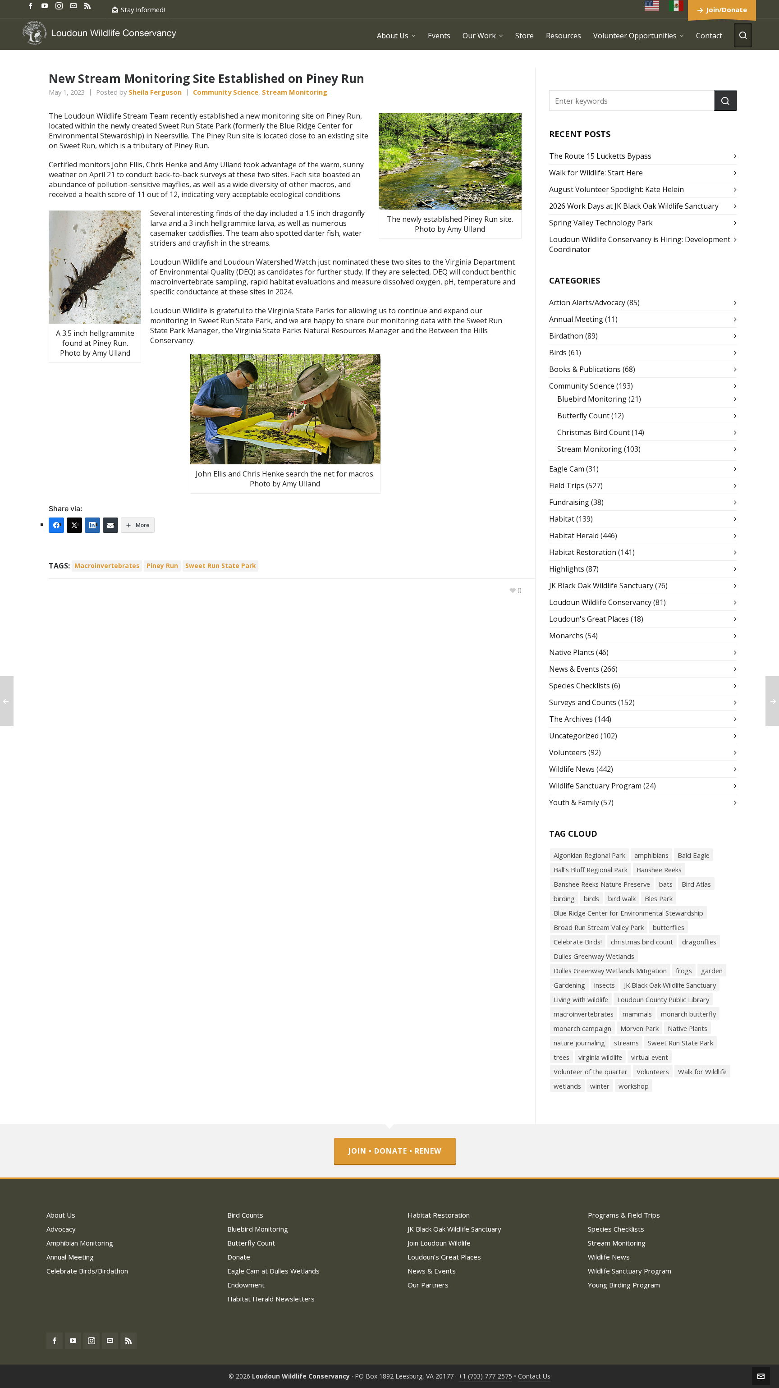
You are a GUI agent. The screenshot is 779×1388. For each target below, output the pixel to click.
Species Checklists (579, 686)
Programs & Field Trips (624, 1214)
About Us (60, 1214)
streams (626, 1042)
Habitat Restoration (582, 552)
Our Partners (428, 1284)
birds (591, 898)
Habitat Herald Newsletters (271, 1298)
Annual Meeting (576, 319)
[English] (652, 5)
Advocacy (61, 1228)
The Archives (571, 719)
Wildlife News (572, 769)
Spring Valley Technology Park (601, 223)
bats (666, 884)
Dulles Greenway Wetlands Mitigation (610, 970)
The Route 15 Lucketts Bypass (600, 156)
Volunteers (568, 752)
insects (604, 984)
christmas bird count (642, 941)
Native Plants (571, 652)
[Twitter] (74, 525)
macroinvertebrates (106, 565)
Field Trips (566, 485)
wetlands (567, 1085)
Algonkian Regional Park (589, 855)
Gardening (569, 984)
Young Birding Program (624, 1284)
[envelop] (74, 5)
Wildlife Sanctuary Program (595, 786)
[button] (725, 100)
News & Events (574, 669)
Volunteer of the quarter (591, 1071)
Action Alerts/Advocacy (587, 302)
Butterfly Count (583, 416)
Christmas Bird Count (593, 432)
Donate (238, 1256)
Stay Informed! (143, 9)
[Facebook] (56, 525)
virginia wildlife (600, 1057)
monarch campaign (582, 1028)
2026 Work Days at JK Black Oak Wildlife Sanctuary (634, 206)
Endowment (246, 1284)
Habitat (561, 519)
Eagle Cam (566, 469)
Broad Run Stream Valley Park (599, 927)
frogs (684, 970)
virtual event (649, 1057)
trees (561, 1057)
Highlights (566, 569)
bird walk (622, 898)
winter (599, 1085)
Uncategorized (574, 736)
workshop (634, 1085)
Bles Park (659, 898)
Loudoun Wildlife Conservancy (600, 602)
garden (712, 970)
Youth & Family (574, 802)
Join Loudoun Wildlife (439, 1242)
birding (564, 898)
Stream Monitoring (294, 91)
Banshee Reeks (659, 869)
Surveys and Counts (582, 702)
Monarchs (566, 636)
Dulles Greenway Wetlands (594, 956)
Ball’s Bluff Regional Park (591, 869)
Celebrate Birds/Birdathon (87, 1270)
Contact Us (534, 1376)
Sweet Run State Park (220, 565)
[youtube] (45, 5)
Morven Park (639, 1028)
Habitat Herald (574, 536)
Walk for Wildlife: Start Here (596, 173)
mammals (637, 1013)
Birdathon (566, 336)
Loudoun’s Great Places (444, 1256)
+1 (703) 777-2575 (485, 1376)
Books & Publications (585, 369)
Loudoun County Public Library (663, 999)
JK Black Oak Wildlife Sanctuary (601, 586)
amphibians (651, 855)
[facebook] (32, 5)
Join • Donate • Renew (394, 1151)
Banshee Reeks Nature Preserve (602, 884)
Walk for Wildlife (702, 1071)
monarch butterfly (688, 1013)
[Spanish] (676, 5)
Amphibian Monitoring (79, 1242)
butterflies (668, 927)
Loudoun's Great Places (589, 619)
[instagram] (60, 5)
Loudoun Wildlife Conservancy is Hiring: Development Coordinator (639, 244)
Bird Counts (245, 1214)
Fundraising (569, 502)
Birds (558, 352)
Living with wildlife (581, 999)
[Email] (110, 525)
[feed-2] (88, 5)
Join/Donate (726, 9)
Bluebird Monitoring (592, 399)
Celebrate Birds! (578, 941)
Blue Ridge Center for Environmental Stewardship (628, 912)
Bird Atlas (696, 884)
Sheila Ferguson (155, 91)
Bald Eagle (694, 855)
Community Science (225, 91)
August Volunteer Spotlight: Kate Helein (616, 189)
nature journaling (579, 1042)
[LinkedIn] (92, 525)
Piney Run (162, 565)
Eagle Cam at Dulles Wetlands (273, 1270)
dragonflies (699, 941)
